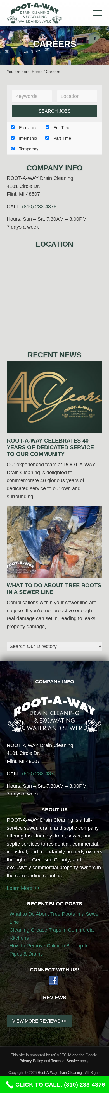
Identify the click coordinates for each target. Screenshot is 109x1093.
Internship (27, 138)
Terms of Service (65, 1061)
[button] (98, 13)
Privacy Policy (31, 1061)
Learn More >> (23, 888)
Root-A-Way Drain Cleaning (60, 1072)
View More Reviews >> (39, 1021)
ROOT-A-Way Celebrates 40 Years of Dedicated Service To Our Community (50, 447)
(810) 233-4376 (39, 206)
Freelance (27, 128)
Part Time (61, 138)
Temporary (28, 149)
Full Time (61, 128)
